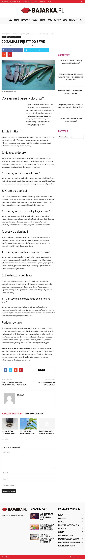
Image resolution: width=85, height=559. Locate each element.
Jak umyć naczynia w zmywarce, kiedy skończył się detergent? (47, 538)
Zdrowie (72, 20)
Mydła (61, 522)
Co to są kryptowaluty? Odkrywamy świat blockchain (14, 383)
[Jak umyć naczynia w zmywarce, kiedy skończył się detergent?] (34, 537)
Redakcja (9, 45)
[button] (80, 20)
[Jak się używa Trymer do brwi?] (10, 423)
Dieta (65, 20)
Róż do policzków (65, 535)
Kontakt (49, 1)
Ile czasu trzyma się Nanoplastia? (46, 383)
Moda (42, 20)
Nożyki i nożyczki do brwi (13, 37)
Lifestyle (25, 20)
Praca (34, 20)
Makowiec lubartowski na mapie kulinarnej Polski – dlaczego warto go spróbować (70, 77)
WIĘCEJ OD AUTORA (34, 413)
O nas (35, 1)
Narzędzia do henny (66, 546)
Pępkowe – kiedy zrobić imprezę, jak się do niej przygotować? (47, 527)
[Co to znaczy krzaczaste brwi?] (28, 423)
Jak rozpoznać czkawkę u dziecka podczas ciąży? (47, 516)
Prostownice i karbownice (69, 542)
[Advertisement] (42, 27)
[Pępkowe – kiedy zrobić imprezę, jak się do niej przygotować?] (34, 527)
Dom (10, 20)
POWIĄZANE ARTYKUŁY (12, 413)
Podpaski (62, 518)
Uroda (49, 20)
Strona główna (28, 1)
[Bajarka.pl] (42, 10)
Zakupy (57, 20)
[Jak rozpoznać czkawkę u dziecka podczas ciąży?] (34, 516)
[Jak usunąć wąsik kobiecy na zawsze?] (47, 423)
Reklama (42, 1)
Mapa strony (74, 557)
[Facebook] (81, 1)
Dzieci (16, 20)
